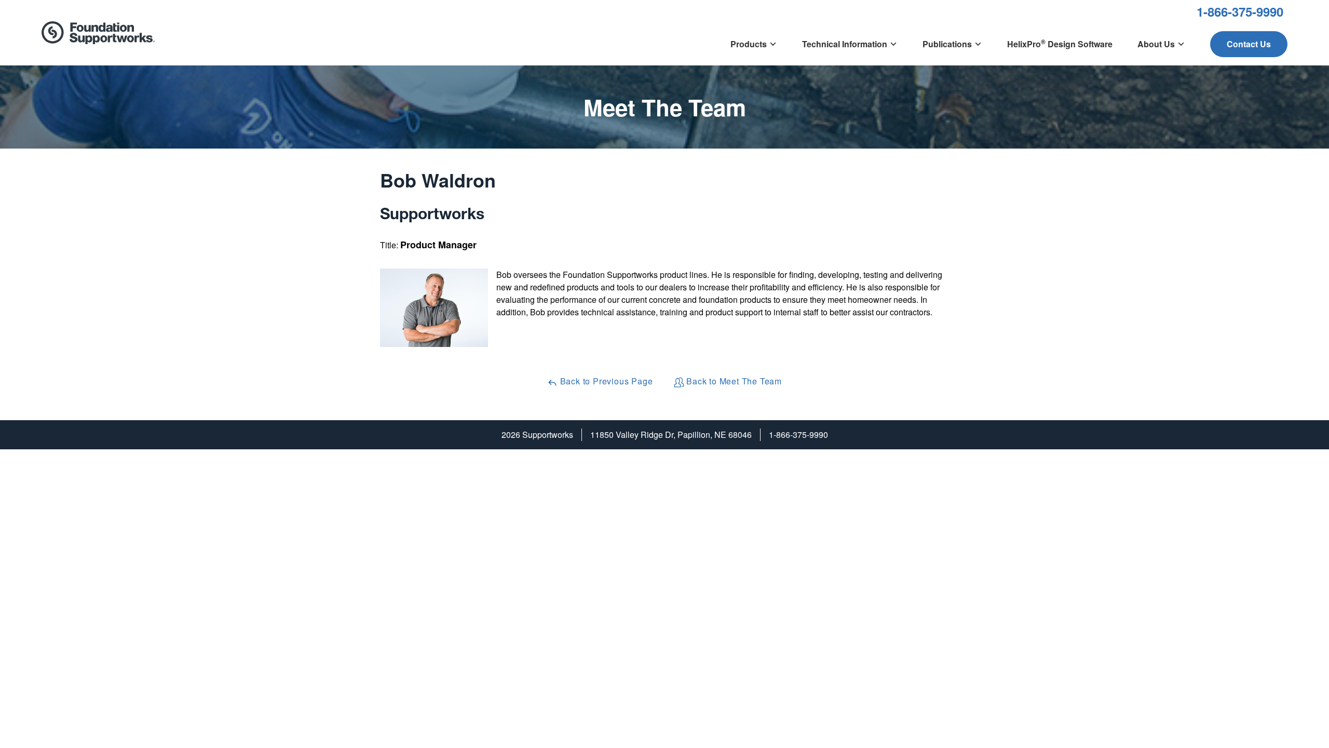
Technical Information (844, 44)
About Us (1156, 44)
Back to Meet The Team (733, 381)
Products (748, 44)
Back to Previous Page (605, 381)
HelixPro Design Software (1060, 43)
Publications (947, 44)
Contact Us (1249, 44)
